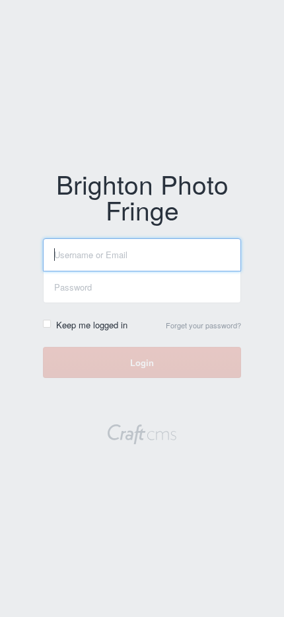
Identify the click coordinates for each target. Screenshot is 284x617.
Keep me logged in (91, 324)
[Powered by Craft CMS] (142, 435)
